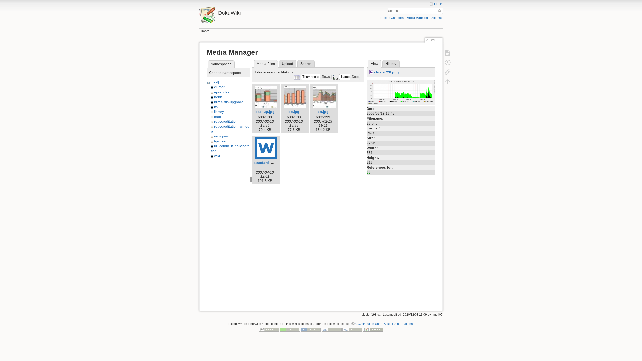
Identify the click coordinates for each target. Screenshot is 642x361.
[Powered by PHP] (311, 329)
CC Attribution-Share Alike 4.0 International (384, 324)
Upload (287, 64)
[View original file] (401, 92)
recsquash (222, 136)
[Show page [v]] (447, 53)
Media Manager (417, 18)
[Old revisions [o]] (447, 62)
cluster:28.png (386, 72)
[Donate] (290, 329)
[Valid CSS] (352, 329)
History (390, 64)
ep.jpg (323, 112)
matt (217, 117)
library (219, 112)
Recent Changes (392, 18)
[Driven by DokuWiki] (373, 329)
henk (218, 97)
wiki (217, 156)
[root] (215, 82)
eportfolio (221, 92)
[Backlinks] (447, 72)
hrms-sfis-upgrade (228, 102)
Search (440, 11)
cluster (219, 87)
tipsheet (220, 141)
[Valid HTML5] (332, 329)
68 (369, 172)
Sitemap (437, 18)
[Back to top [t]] (447, 81)
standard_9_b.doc (269, 163)
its (216, 107)
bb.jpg (293, 112)
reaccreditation (226, 121)
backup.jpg (265, 112)
